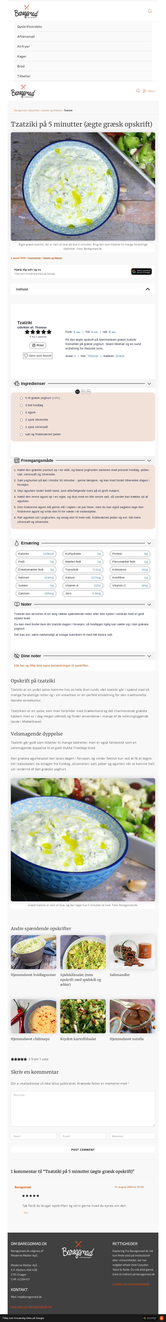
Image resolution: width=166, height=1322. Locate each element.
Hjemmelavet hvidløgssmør (33, 975)
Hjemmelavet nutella (127, 1039)
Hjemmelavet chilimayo (30, 1039)
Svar (26, 1212)
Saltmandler (120, 975)
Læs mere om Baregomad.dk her (31, 1306)
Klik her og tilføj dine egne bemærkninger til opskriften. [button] (51, 665)
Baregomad (20, 110)
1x (77, 391)
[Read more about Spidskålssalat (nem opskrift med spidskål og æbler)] (83, 952)
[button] (150, 12)
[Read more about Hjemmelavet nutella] (132, 1016)
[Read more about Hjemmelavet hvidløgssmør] (33, 952)
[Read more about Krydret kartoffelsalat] (83, 1016)
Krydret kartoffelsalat (78, 1039)
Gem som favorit (39, 355)
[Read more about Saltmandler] (132, 952)
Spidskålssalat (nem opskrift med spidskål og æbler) (80, 980)
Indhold (22, 289)
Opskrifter (34, 110)
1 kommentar (34, 258)
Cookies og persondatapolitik (131, 1283)
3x (88, 391)
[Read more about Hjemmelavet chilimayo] (33, 1016)
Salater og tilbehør (52, 110)
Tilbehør (93, 356)
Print (40, 345)
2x (83, 391)
